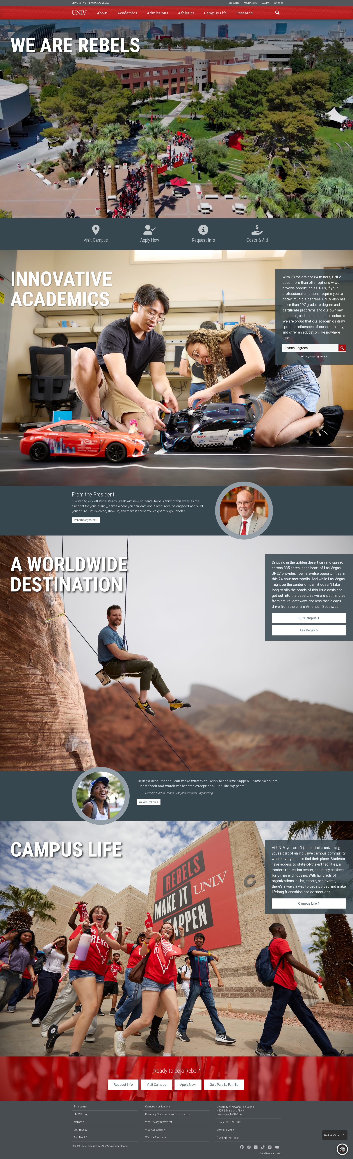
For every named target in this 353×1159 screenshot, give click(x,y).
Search (342, 348)
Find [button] (277, 12)
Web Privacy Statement (158, 1122)
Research (244, 12)
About (102, 12)
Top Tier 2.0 (80, 1137)
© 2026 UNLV (79, 1146)
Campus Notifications (158, 1106)
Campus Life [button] (308, 903)
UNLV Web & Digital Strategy (114, 1146)
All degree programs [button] (313, 356)
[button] (344, 212)
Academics (127, 12)
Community (80, 1129)
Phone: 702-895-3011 (229, 1122)
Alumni (266, 3)
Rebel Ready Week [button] (85, 520)
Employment (81, 1106)
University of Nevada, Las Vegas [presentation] (90, 3)
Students (234, 3)
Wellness (79, 1122)
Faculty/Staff (251, 3)
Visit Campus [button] (96, 234)
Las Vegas (308, 630)
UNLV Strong (81, 1114)
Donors (278, 3)
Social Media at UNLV (270, 1153)
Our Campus (307, 618)
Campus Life (215, 12)
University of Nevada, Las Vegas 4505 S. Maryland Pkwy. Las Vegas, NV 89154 (235, 1110)
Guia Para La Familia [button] (224, 1084)
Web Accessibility (155, 1129)
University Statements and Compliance (167, 1114)
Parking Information (228, 1137)
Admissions (157, 12)
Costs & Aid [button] (257, 234)
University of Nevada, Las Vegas (79, 12)
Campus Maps (225, 1129)
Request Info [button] (203, 234)
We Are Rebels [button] (147, 802)
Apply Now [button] (150, 234)
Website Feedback (155, 1137)
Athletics (186, 12)
